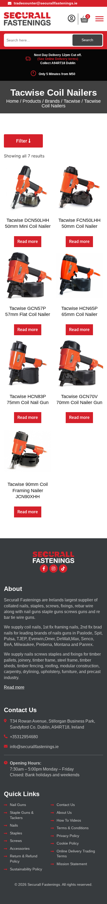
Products (32, 101)
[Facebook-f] (44, 568)
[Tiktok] (63, 568)
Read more (27, 241)
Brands (52, 101)
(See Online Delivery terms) (57, 59)
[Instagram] (53, 568)
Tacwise (72, 101)
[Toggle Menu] (99, 18)
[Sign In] (71, 18)
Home (12, 101)
